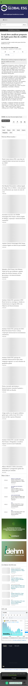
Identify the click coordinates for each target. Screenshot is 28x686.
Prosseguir (14, 677)
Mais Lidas (6, 475)
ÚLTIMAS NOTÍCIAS (9, 565)
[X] (23, 52)
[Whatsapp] (5, 52)
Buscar (24, 24)
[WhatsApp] (6, 683)
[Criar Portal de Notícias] (24, 683)
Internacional (14, 30)
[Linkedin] (24, 122)
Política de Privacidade (13, 675)
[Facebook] (14, 52)
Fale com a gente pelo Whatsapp (15, 682)
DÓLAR (4, 609)
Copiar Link (6, 120)
